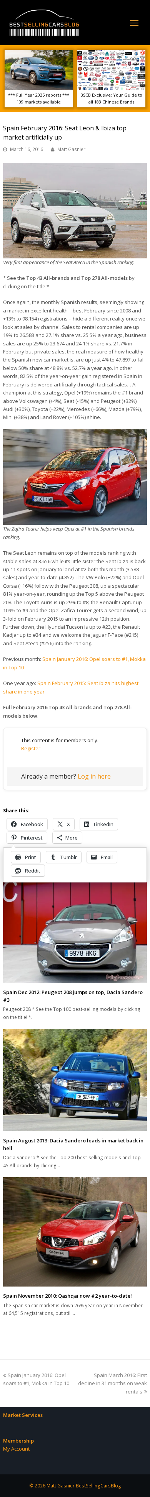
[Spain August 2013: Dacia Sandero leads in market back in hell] (75, 1080)
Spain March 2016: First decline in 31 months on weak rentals (112, 1383)
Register (30, 748)
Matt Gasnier (71, 149)
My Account (16, 1448)
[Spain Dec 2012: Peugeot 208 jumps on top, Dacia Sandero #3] (75, 930)
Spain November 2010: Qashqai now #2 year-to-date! (67, 1295)
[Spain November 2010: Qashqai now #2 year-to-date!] (75, 1232)
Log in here (94, 776)
